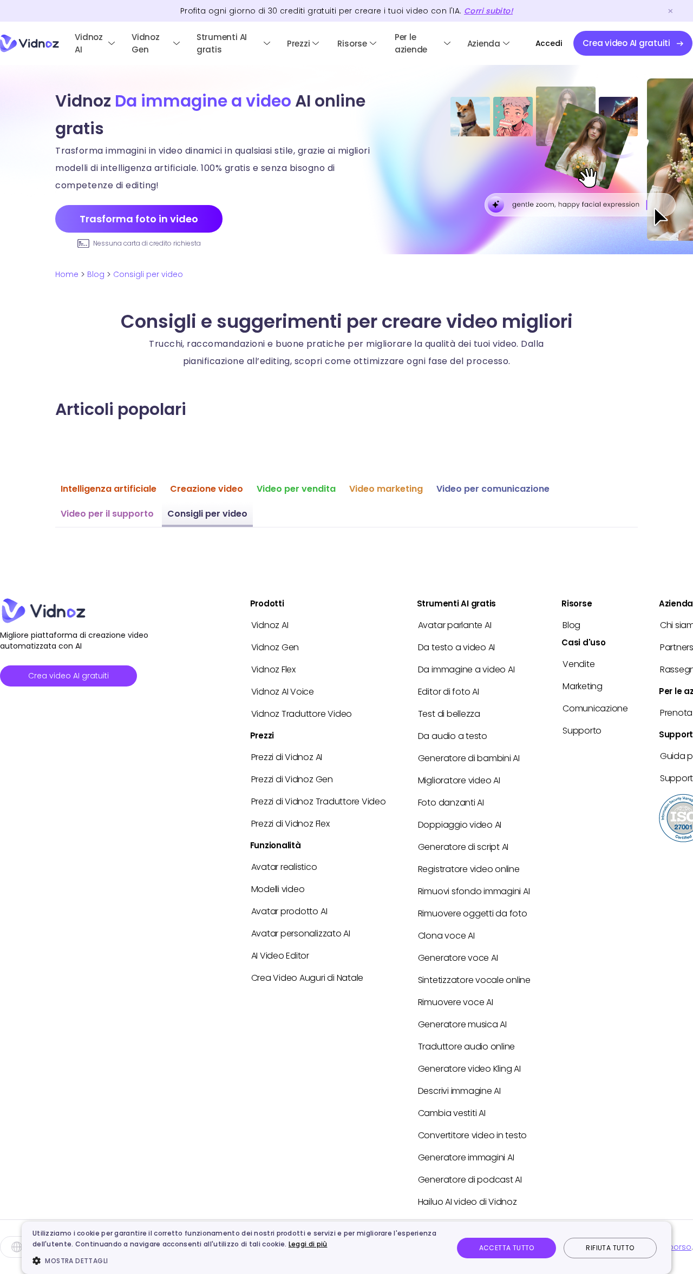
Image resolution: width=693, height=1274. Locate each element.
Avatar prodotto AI (289, 911)
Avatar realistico (284, 867)
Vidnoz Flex (273, 669)
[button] (236, 1260)
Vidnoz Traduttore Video (301, 714)
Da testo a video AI (456, 647)
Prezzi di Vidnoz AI (286, 757)
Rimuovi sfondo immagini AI (474, 891)
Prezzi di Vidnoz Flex (290, 823)
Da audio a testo (452, 736)
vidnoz (29, 43)
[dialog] (346, 1248)
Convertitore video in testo (472, 1135)
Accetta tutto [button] (506, 1247)
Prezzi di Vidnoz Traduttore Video (318, 801)
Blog (95, 274)
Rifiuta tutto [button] (610, 1247)
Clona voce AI (446, 935)
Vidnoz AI (89, 43)
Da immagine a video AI (466, 669)
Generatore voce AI (458, 958)
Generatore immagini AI (466, 1157)
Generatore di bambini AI (469, 758)
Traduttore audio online (466, 1046)
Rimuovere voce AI (455, 1002)
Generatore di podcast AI (470, 1179)
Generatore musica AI (462, 1024)
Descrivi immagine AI (459, 1091)
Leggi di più (308, 1244)
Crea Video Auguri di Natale (307, 978)
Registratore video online (469, 869)
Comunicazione (595, 708)
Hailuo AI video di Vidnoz (467, 1202)
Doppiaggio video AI (459, 824)
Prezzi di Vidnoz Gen (292, 779)
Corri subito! (488, 10)
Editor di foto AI (448, 691)
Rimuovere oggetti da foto (472, 913)
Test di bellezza (449, 714)
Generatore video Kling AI (469, 1068)
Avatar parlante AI (455, 625)
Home (67, 274)
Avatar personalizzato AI (300, 933)
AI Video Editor (280, 955)
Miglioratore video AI (459, 780)
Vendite (578, 664)
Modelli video (278, 889)
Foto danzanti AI (451, 802)
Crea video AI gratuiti (68, 675)
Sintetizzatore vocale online (474, 980)
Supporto (582, 730)
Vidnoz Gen (146, 43)
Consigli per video (148, 274)
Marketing (583, 686)
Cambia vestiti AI (452, 1113)
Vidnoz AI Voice (282, 691)
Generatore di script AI (463, 847)
